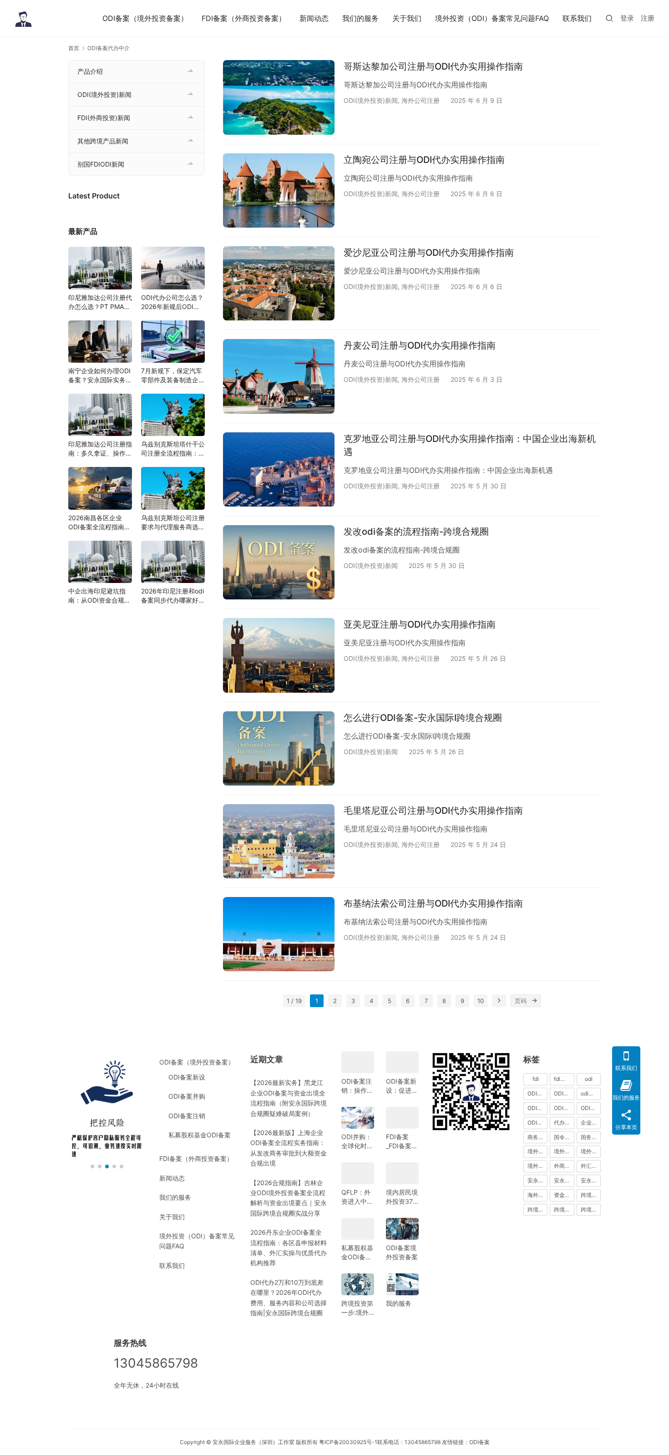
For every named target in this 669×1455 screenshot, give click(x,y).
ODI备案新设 (186, 1077)
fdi (535, 1078)
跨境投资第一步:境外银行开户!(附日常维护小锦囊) (357, 1308)
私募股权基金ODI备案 (199, 1135)
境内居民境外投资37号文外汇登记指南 (402, 1197)
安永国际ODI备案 (564, 1180)
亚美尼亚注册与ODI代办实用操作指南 (420, 624)
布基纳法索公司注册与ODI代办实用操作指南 (433, 903)
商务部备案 (537, 1137)
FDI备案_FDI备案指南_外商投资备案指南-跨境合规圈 (402, 1142)
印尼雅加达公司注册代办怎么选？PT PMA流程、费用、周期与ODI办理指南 (100, 302)
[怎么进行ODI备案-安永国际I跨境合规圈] (278, 748)
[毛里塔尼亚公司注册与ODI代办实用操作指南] (278, 841)
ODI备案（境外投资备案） (145, 18)
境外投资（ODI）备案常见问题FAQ (492, 18)
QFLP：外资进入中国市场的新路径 (357, 1197)
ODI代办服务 (564, 1093)
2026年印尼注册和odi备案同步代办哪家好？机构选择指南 (173, 596)
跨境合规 (591, 1194)
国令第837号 (564, 1137)
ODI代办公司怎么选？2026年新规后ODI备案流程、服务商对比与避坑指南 (173, 302)
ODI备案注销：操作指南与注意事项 (357, 1086)
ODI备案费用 (591, 1108)
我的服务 (398, 1303)
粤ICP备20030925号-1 (348, 1442)
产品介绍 (90, 71)
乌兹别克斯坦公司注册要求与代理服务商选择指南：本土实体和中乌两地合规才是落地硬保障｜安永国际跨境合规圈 (173, 523)
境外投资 (537, 1151)
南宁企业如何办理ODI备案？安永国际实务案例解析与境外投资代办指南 (100, 376)
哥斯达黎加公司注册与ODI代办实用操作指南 (433, 66)
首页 (73, 48)
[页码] (534, 1000)
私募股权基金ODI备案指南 (357, 1253)
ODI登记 (537, 1122)
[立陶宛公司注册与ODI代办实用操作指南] (278, 190)
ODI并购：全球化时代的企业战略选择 (357, 1142)
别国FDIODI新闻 (100, 164)
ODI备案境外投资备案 (402, 1252)
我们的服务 (360, 18)
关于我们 (406, 18)
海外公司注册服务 (537, 1194)
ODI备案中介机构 (537, 1108)
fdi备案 (562, 1078)
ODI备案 (479, 1442)
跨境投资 (591, 1209)
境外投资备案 (564, 1151)
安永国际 (537, 1180)
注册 (647, 18)
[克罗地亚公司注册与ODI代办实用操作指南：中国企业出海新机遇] (278, 469)
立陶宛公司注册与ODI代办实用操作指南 (424, 159)
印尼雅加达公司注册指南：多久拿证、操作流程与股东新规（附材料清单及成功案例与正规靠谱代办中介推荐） (100, 449)
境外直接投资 (537, 1165)
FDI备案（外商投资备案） (244, 18)
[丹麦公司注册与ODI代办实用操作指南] (278, 376)
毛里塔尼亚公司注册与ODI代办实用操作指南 (433, 810)
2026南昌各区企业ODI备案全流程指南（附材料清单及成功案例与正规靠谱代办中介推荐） (100, 523)
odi (589, 1078)
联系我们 (577, 18)
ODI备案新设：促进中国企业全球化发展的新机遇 (402, 1086)
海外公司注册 (420, 100)
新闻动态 (314, 18)
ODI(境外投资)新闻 (371, 100)
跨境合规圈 (537, 1209)
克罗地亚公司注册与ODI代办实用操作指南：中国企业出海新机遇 (470, 445)
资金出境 (564, 1194)
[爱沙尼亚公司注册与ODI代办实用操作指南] (278, 283)
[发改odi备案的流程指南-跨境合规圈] (278, 562)
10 (480, 1000)
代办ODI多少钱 (564, 1122)
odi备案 (590, 1093)
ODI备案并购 (186, 1096)
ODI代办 (537, 1093)
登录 (627, 18)
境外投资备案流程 (591, 1151)
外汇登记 (591, 1165)
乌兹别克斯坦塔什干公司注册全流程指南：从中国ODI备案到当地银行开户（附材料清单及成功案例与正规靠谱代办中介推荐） (173, 449)
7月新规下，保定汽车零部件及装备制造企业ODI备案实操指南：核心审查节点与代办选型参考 (173, 376)
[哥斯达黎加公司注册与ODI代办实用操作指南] (278, 97)
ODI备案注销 (186, 1116)
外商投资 (564, 1165)
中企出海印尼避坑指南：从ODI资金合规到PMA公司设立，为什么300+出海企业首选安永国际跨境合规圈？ (100, 596)
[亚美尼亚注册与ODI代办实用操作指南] (278, 655)
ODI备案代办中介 (564, 1108)
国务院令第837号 (591, 1137)
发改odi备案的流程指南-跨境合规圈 (416, 531)
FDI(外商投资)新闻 (103, 118)
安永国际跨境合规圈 (591, 1180)
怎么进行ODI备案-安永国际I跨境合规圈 (423, 717)
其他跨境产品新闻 (102, 141)
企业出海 (591, 1122)
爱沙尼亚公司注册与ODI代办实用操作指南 (429, 252)
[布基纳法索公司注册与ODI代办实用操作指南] (278, 934)
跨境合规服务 (564, 1209)
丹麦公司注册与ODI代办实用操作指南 (420, 345)
